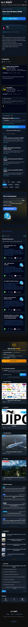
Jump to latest (7, 61)
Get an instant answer (14, 126)
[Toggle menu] (25, 2)
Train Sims (5, 187)
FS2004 (4, 184)
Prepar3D (19, 182)
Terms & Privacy (18, 614)
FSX (8, 182)
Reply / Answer (13, 18)
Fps (23, 235)
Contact (8, 614)
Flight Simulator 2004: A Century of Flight (15, 5)
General (17, 187)
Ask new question (10, 208)
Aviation (11, 187)
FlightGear (17, 184)
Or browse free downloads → (14, 363)
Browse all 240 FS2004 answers (14, 130)
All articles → (14, 559)
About (12, 614)
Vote (4, 591)
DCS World (10, 184)
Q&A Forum (4, 5)
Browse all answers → (14, 526)
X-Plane (13, 182)
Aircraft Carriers (7, 235)
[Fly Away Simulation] (12, 1)
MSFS (4, 182)
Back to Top (14, 621)
